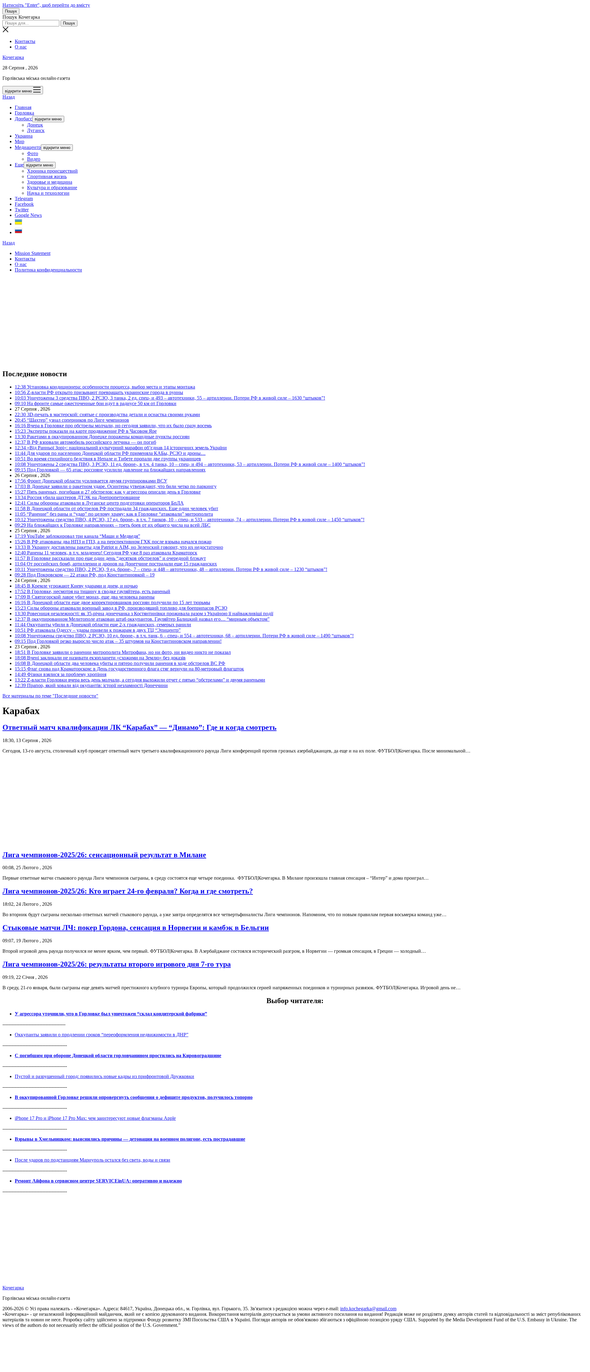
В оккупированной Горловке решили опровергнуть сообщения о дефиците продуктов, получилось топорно (134, 1097)
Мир (19, 141)
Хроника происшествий (52, 171)
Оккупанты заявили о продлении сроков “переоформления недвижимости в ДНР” (101, 1034)
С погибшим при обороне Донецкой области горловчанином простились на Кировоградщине (118, 1055)
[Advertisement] (186, 321)
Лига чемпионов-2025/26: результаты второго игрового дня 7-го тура (116, 964)
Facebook (24, 204)
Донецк (35, 124)
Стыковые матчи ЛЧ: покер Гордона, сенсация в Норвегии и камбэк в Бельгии (135, 928)
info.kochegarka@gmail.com (368, 1308)
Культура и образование (52, 187)
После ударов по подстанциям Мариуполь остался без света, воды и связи (92, 1160)
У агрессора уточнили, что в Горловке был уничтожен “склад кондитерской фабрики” (111, 1013)
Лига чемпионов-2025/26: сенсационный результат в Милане (104, 855)
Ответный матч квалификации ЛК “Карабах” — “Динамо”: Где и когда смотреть (139, 727)
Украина (24, 136)
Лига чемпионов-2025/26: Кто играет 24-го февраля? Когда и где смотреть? (127, 891)
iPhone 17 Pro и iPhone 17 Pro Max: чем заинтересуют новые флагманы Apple (95, 1118)
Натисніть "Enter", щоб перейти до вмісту (46, 5)
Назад (8, 97)
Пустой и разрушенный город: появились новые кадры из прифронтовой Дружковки (104, 1076)
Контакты (25, 41)
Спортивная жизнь (47, 176)
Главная (23, 107)
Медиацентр (28, 147)
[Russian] (18, 232)
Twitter (22, 209)
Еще (19, 164)
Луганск (36, 130)
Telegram (24, 198)
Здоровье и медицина (49, 182)
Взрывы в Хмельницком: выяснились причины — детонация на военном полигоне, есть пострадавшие (130, 1139)
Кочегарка (13, 57)
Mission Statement (32, 253)
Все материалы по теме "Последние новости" (50, 695)
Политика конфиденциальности (48, 269)
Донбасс (23, 118)
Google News (28, 215)
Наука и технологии (48, 193)
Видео (33, 159)
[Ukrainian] (18, 223)
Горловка (24, 112)
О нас (21, 46)
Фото (32, 153)
